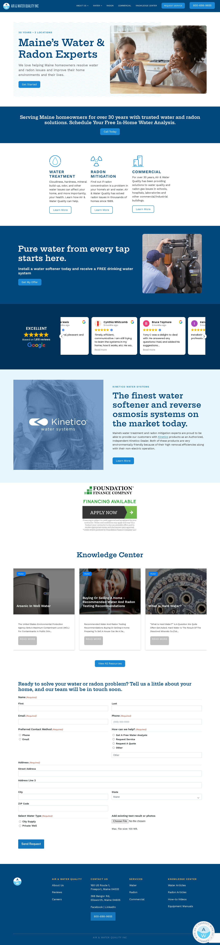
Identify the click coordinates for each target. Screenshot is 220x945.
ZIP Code (23, 803)
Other (119, 747)
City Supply (29, 821)
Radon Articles (177, 892)
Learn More (60, 209)
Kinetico (163, 436)
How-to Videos (177, 899)
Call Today (110, 131)
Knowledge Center (146, 6)
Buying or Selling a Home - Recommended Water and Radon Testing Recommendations (110, 591)
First (21, 703)
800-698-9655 (202, 5)
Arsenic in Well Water (44, 591)
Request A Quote (126, 743)
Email (25, 739)
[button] (204, 336)
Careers (57, 899)
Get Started (29, 84)
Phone (26, 735)
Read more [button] (71, 349)
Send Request (31, 844)
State (115, 792)
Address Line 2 (27, 780)
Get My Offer (30, 282)
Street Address (27, 768)
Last (114, 703)
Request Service (173, 6)
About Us (81, 6)
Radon (110, 6)
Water (96, 6)
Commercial (124, 6)
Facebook (97, 907)
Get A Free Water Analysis (131, 735)
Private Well (29, 825)
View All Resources (110, 663)
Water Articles (177, 885)
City (20, 792)
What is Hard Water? (176, 591)
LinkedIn (110, 907)
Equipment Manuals (180, 906)
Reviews (57, 892)
